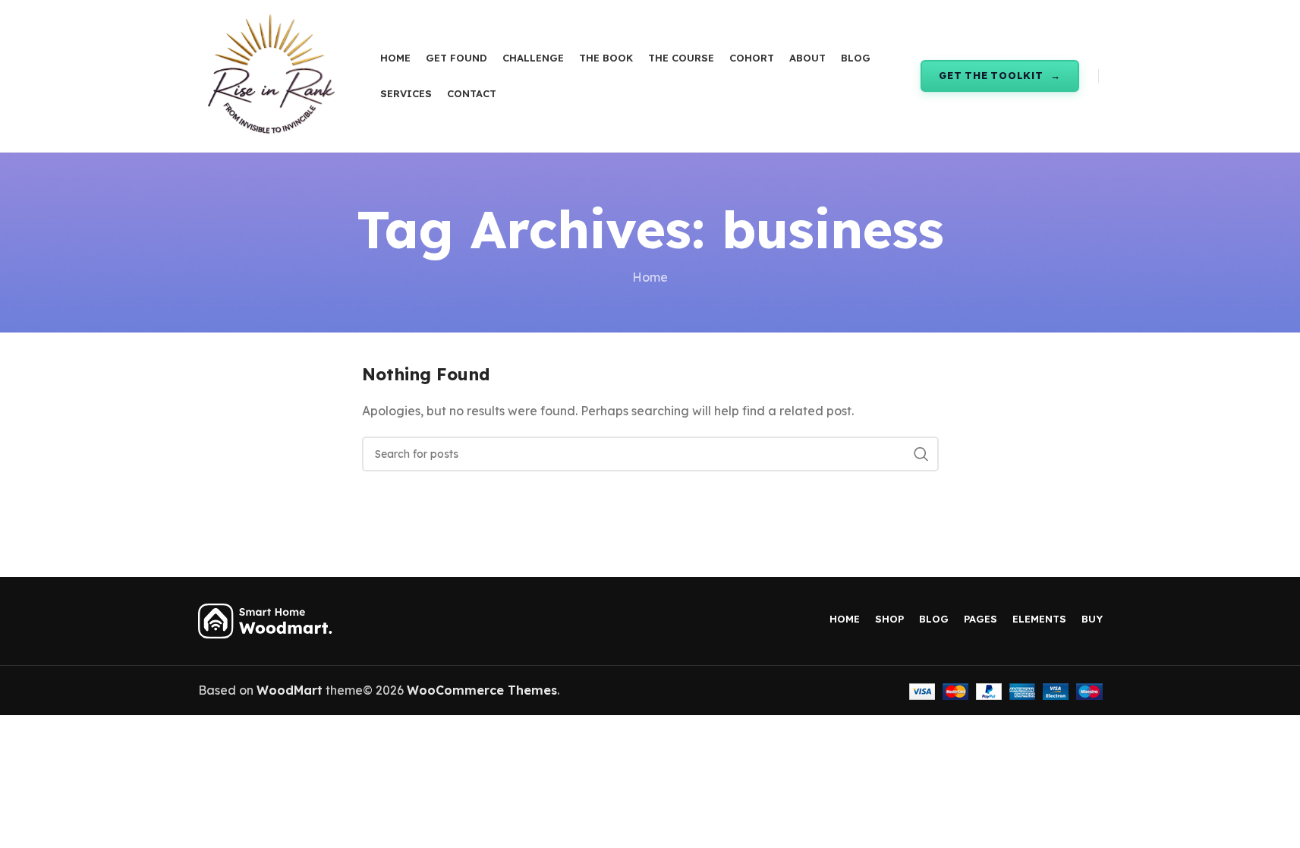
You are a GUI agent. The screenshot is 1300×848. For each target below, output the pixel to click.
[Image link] (266, 619)
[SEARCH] (921, 454)
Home (650, 277)
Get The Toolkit (991, 75)
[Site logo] (270, 74)
